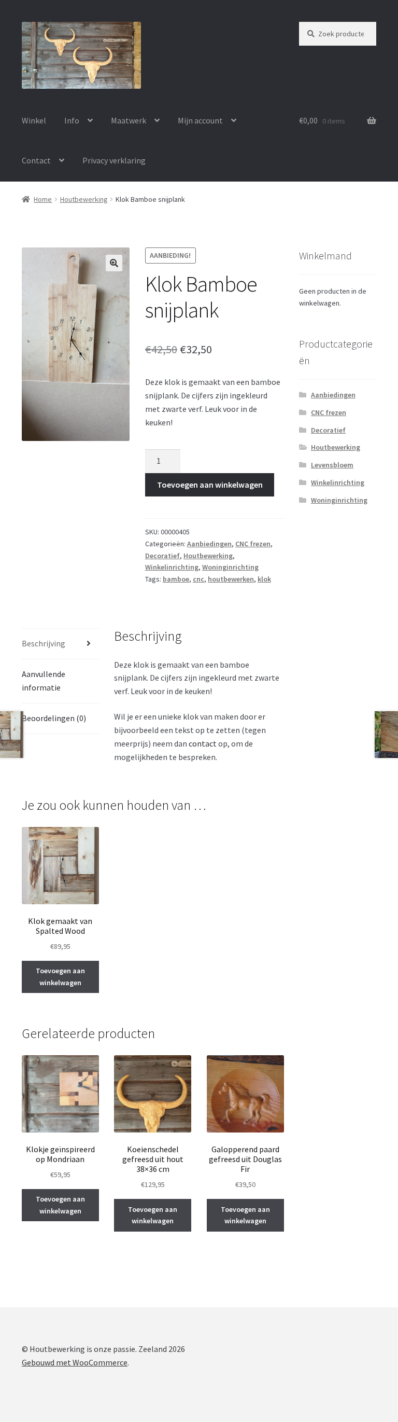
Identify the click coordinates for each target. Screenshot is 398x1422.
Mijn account (200, 120)
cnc (198, 579)
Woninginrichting (230, 567)
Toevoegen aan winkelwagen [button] (60, 976)
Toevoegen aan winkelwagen (210, 484)
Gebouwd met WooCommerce (74, 1362)
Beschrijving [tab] (43, 643)
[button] (114, 263)
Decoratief (162, 555)
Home (43, 199)
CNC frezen (253, 543)
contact (203, 743)
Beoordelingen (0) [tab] (54, 718)
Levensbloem (332, 465)
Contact (36, 160)
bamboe (176, 579)
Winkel (34, 120)
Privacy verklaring (114, 160)
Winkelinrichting (171, 567)
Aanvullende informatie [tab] (43, 681)
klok (264, 579)
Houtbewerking (84, 199)
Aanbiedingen (209, 543)
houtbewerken (231, 579)
